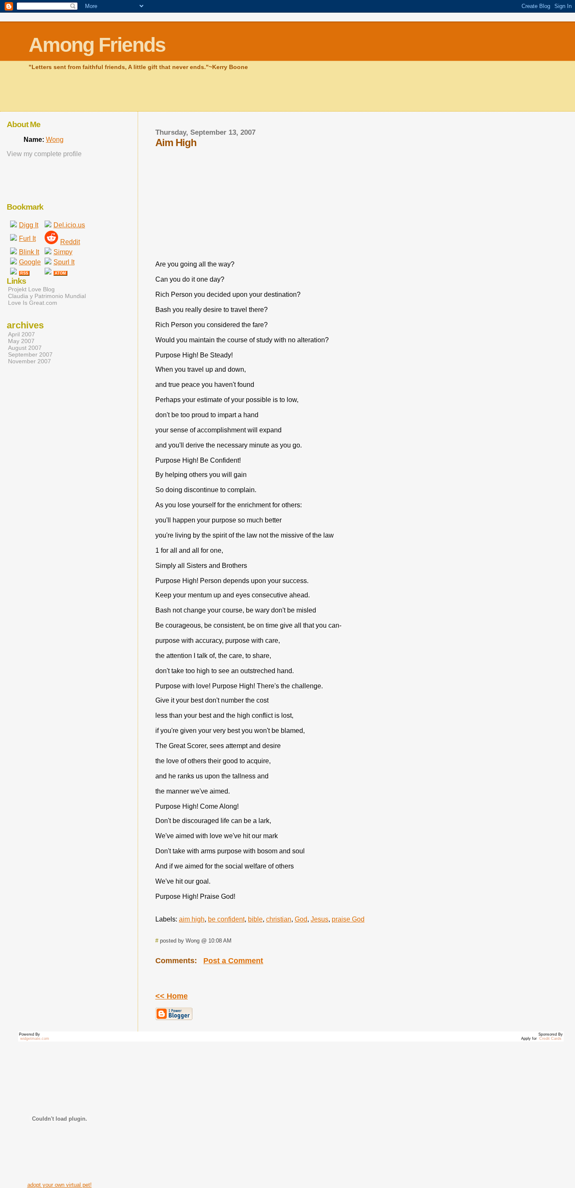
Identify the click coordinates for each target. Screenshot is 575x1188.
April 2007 (21, 334)
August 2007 (25, 347)
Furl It (27, 238)
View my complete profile (44, 153)
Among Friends (97, 45)
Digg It (28, 225)
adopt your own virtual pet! (59, 1185)
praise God (348, 919)
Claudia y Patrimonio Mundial (47, 296)
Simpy (62, 252)
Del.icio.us (69, 225)
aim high (192, 919)
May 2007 (21, 341)
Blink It (29, 252)
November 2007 (29, 361)
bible (255, 919)
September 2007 (30, 354)
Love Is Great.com (32, 302)
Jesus (319, 919)
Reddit (70, 241)
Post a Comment (233, 960)
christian (278, 919)
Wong (55, 139)
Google (30, 262)
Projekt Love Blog (31, 289)
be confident (226, 919)
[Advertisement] (182, 89)
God (301, 919)
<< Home (171, 996)
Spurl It (64, 262)
